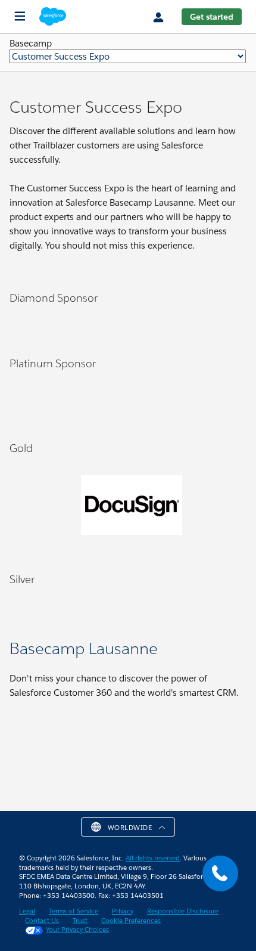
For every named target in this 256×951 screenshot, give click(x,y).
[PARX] (58, 510)
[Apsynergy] (30, 607)
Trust (80, 920)
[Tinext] (30, 510)
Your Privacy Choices (77, 929)
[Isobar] (30, 397)
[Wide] (44, 510)
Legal (27, 911)
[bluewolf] (44, 397)
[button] (128, 827)
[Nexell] (15, 510)
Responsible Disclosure (182, 911)
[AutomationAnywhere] (202, 510)
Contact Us (42, 920)
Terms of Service (73, 911)
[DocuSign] (137, 511)
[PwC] (15, 397)
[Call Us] (220, 873)
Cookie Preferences (131, 920)
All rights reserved (153, 858)
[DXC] (58, 397)
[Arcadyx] (15, 607)
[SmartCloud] (73, 510)
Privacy (122, 911)
